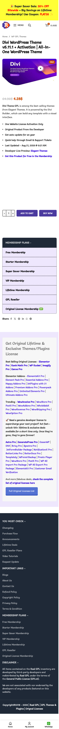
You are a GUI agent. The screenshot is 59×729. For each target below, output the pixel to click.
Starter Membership (13, 627)
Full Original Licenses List (21, 491)
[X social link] (15, 319)
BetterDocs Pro (32, 453)
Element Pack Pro (15, 379)
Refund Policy (9, 591)
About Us (7, 580)
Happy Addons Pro (15, 383)
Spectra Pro (30, 445)
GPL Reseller (9, 650)
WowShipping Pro (40, 409)
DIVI (8, 445)
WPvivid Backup (28, 457)
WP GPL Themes (18, 36)
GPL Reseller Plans (12, 550)
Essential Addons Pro (37, 379)
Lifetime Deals (9, 544)
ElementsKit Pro (35, 376)
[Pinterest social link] (19, 319)
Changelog (7, 527)
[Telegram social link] (31, 319)
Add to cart (27, 213)
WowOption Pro (14, 413)
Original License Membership (17, 655)
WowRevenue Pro (20, 409)
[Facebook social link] (11, 319)
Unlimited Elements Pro (32, 391)
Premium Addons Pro (26, 387)
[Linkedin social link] (23, 319)
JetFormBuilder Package (19, 449)
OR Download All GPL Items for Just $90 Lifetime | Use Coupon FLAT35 (30, 231)
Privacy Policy (9, 603)
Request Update (10, 561)
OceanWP (44, 442)
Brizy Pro (17, 445)
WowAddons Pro (26, 405)
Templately (11, 457)
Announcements (10, 539)
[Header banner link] (29, 10)
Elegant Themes (39, 150)
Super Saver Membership (15, 633)
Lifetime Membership (13, 644)
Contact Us (8, 586)
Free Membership (11, 621)
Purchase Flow (10, 533)
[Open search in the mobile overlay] (29, 25)
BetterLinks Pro (14, 453)
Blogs (5, 574)
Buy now (48, 213)
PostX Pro (11, 405)
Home (5, 36)
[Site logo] (6, 24)
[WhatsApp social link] (27, 319)
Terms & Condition (12, 608)
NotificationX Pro (43, 449)
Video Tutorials (10, 556)
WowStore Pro (43, 401)
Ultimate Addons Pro (17, 394)
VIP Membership (11, 638)
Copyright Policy (11, 597)
